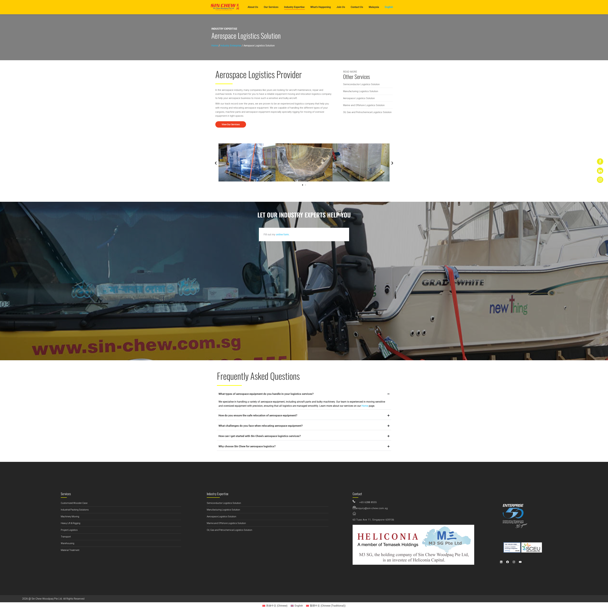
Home (214, 45)
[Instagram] (514, 562)
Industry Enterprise (230, 45)
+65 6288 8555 (368, 502)
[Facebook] (507, 562)
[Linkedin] (501, 562)
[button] (216, 163)
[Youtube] (520, 562)
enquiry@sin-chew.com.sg (372, 508)
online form (282, 234)
